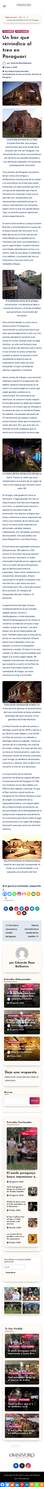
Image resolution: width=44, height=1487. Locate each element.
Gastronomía (22, 31)
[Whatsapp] (14, 894)
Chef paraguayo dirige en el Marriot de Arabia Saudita (16, 1189)
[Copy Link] (29, 894)
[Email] (33, 894)
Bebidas (12, 1400)
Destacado (13, 989)
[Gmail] (24, 894)
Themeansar (23, 1478)
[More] (38, 894)
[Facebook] (5, 894)
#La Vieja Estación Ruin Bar (17, 71)
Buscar (8, 1092)
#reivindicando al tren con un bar (16, 74)
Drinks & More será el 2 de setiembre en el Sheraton (16, 1204)
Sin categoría (15, 1426)
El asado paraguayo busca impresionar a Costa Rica (21, 1177)
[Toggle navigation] (4, 6)
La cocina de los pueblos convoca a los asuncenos (15, 1236)
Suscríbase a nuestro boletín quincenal (17, 1260)
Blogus (37, 1475)
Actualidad (8, 31)
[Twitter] (9, 894)
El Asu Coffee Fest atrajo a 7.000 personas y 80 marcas (21, 1433)
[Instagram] (19, 894)
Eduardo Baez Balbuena (21, 63)
